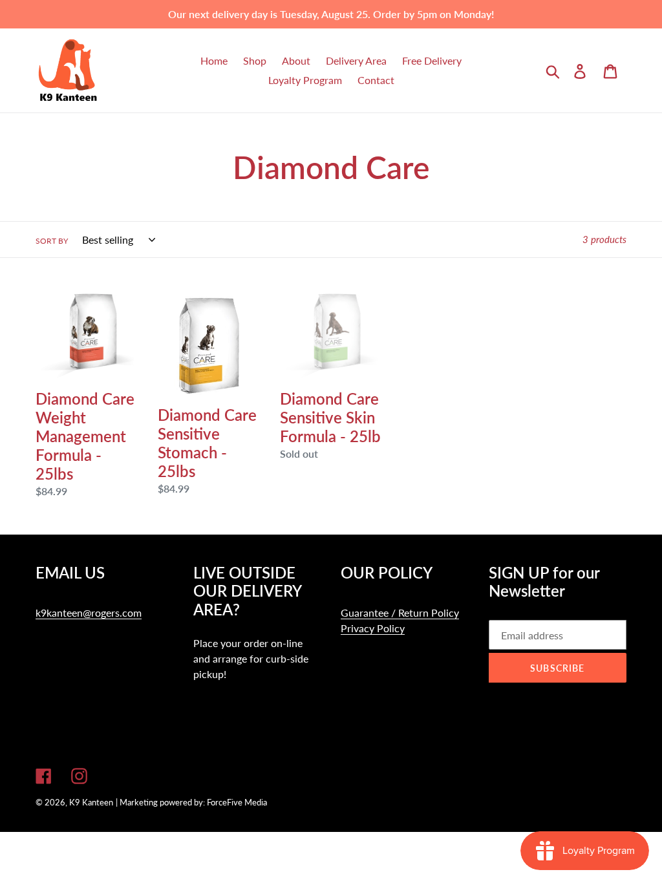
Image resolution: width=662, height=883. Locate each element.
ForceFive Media (237, 802)
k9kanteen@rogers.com (89, 612)
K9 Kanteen (91, 802)
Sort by (52, 241)
